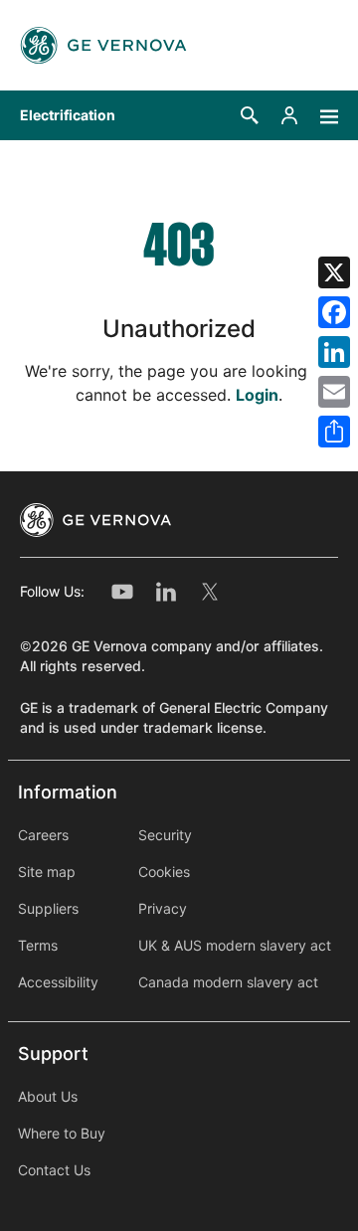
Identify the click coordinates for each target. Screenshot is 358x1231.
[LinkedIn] (334, 352)
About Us (48, 1097)
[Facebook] (334, 312)
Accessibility (58, 982)
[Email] (334, 392)
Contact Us (54, 1170)
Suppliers (48, 909)
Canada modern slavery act (228, 982)
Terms (38, 946)
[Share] (334, 431)
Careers (43, 835)
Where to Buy (61, 1134)
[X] (334, 272)
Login (257, 395)
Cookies (164, 872)
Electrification (67, 115)
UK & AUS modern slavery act (234, 946)
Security (165, 835)
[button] (250, 115)
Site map (47, 872)
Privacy (162, 909)
